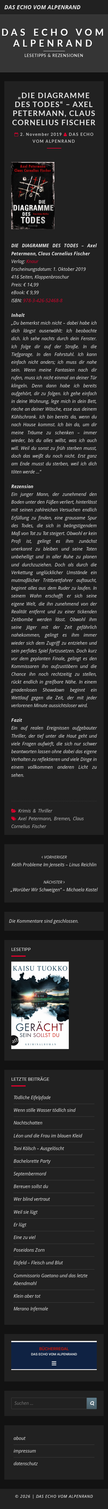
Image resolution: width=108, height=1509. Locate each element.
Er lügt (20, 1224)
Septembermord (30, 1174)
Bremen (62, 818)
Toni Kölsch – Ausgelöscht (39, 1148)
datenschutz (26, 1463)
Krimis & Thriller (35, 811)
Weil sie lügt (25, 1212)
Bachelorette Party (32, 1161)
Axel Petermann (34, 818)
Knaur (32, 261)
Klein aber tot (27, 1296)
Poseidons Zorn (29, 1250)
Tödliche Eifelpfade (32, 1097)
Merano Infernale (31, 1309)
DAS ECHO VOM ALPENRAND (42, 7)
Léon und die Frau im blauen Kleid (48, 1136)
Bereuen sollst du (31, 1186)
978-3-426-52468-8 (42, 300)
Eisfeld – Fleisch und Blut (38, 1262)
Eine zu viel (24, 1237)
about (19, 1438)
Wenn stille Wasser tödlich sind (44, 1110)
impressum (25, 1451)
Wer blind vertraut (32, 1199)
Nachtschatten (28, 1123)
